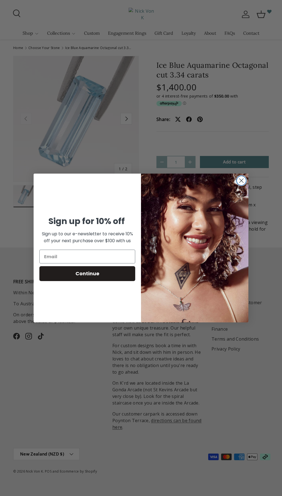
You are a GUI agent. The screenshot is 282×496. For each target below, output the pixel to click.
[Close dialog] (241, 180)
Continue (87, 273)
